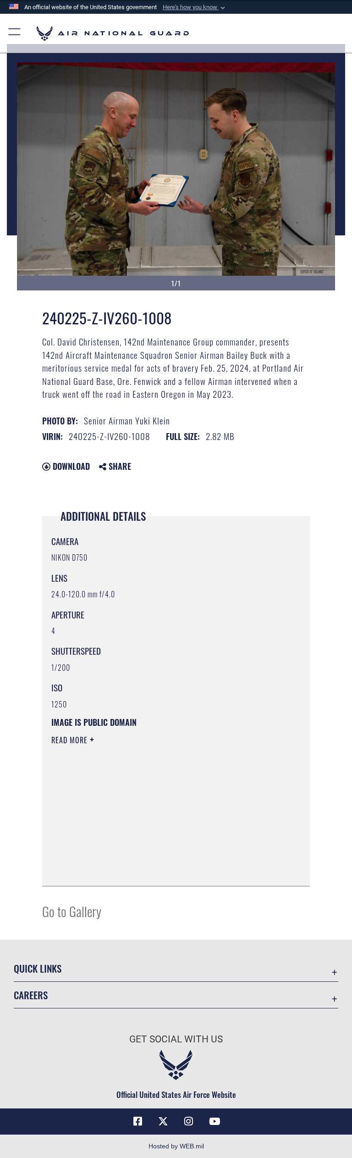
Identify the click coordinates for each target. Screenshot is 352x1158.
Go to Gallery (71, 911)
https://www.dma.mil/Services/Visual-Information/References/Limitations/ (158, 811)
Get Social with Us (176, 1039)
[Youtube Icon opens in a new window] (214, 1121)
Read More (70, 740)
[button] (195, 7)
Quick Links (37, 968)
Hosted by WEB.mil (176, 1146)
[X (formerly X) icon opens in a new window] (163, 1121)
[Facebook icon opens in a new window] (137, 1121)
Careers (31, 995)
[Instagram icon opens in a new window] (189, 1121)
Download (70, 466)
